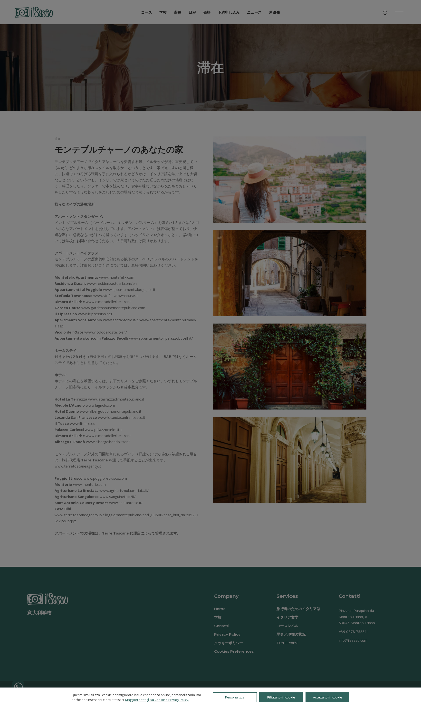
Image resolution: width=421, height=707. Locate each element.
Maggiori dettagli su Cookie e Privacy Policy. (157, 699)
